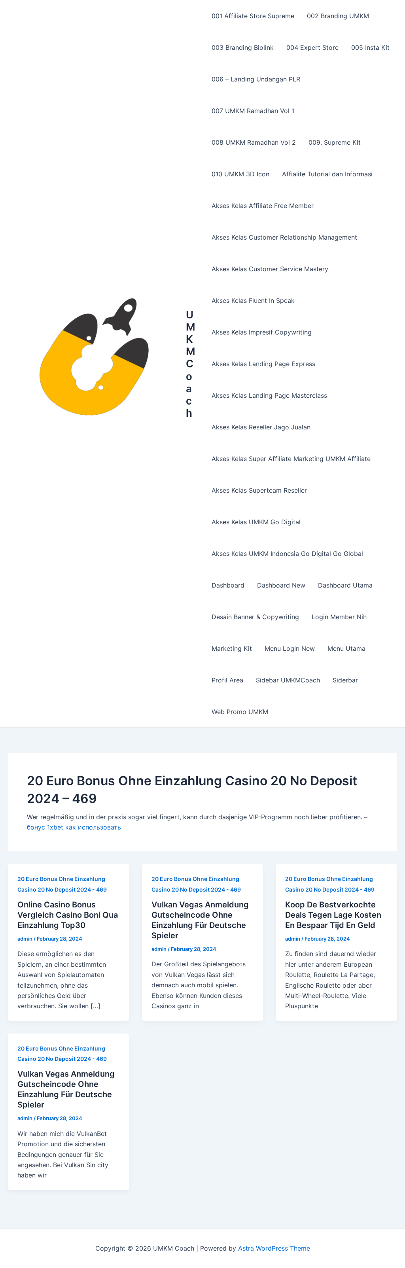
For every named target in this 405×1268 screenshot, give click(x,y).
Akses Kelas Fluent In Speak (253, 300)
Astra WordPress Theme (274, 1248)
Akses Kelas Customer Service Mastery (270, 269)
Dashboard (228, 585)
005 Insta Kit (370, 47)
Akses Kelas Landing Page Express (263, 364)
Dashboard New (281, 585)
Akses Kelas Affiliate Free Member (263, 206)
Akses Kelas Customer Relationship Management (284, 237)
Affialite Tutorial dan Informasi (327, 174)
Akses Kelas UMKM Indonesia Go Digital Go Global (287, 553)
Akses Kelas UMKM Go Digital (256, 522)
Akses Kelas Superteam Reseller (259, 490)
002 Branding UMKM (338, 16)
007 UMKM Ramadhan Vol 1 (253, 111)
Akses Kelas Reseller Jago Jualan (261, 427)
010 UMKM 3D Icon (240, 174)
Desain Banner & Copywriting (255, 617)
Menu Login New (290, 648)
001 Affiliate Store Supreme (253, 16)
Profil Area (227, 680)
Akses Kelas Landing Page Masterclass (269, 395)
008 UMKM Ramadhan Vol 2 (254, 142)
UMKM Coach (190, 364)
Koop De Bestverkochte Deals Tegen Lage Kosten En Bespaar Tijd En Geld (333, 915)
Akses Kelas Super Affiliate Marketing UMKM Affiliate (291, 459)
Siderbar (345, 680)
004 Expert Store (312, 47)
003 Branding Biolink (243, 47)
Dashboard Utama (345, 585)
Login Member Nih (339, 617)
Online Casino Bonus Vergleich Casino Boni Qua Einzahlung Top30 (67, 915)
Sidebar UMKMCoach (288, 680)
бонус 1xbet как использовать (74, 827)
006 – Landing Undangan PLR (256, 79)
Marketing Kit (232, 648)
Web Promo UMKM (240, 712)
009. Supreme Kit (334, 142)
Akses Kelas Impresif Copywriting (262, 332)
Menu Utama (346, 648)
